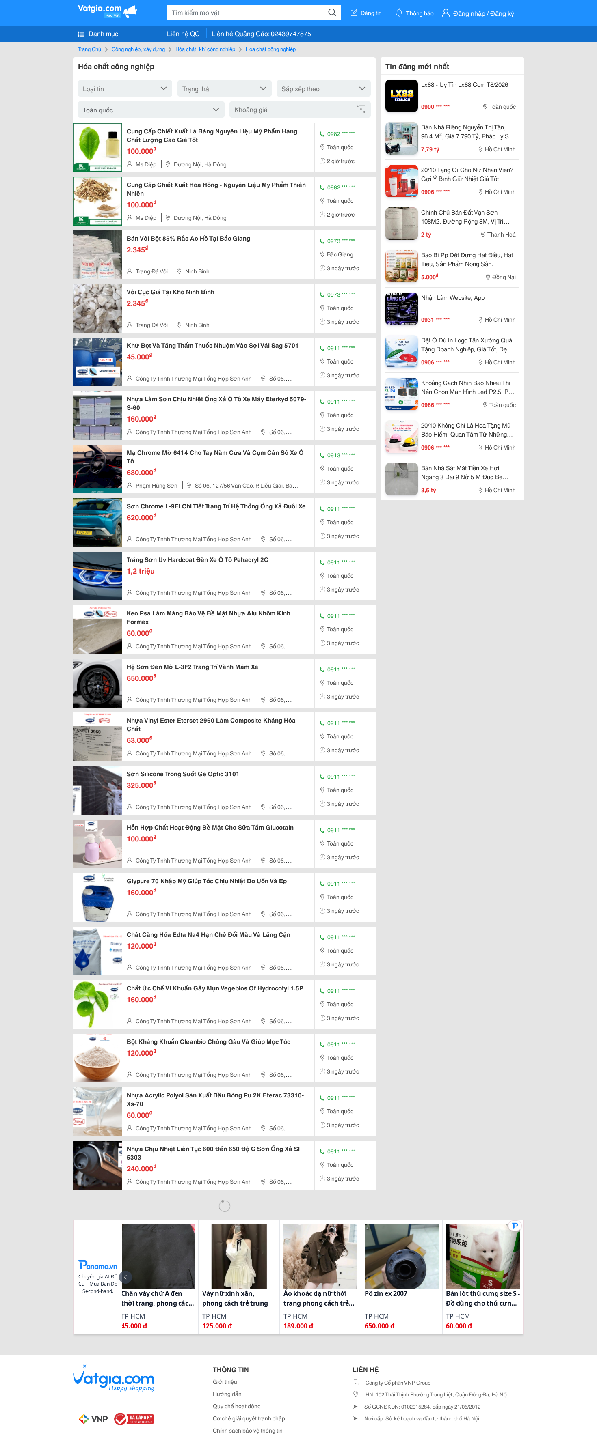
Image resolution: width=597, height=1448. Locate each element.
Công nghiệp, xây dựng (138, 48)
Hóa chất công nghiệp (271, 48)
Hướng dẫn (227, 1394)
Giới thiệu (225, 1381)
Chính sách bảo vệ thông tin (248, 1430)
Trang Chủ (89, 48)
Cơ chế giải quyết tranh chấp (249, 1418)
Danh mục (102, 33)
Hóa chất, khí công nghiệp (205, 48)
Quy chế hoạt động (237, 1406)
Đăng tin (371, 13)
